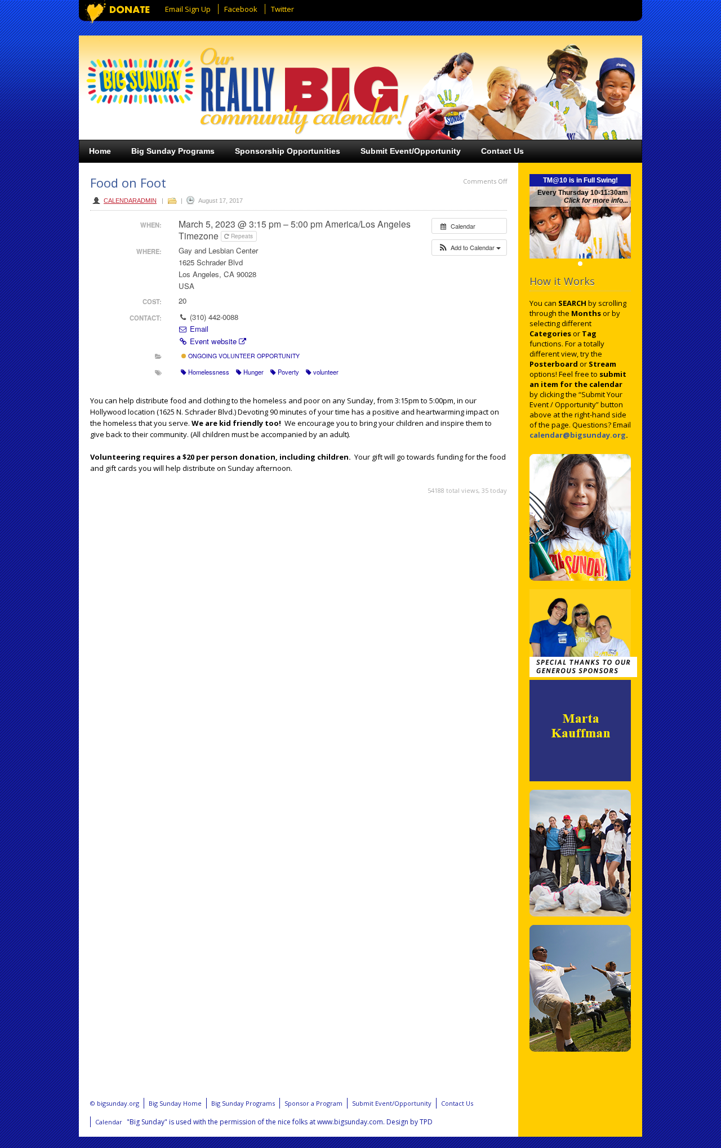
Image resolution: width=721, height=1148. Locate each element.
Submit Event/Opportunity (410, 150)
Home (100, 150)
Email (198, 328)
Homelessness (208, 371)
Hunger (253, 371)
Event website (213, 341)
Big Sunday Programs (173, 150)
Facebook (240, 9)
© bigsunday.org (114, 1103)
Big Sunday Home (175, 1103)
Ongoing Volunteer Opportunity (243, 355)
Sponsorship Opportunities (287, 150)
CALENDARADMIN (130, 200)
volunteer (326, 371)
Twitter (282, 9)
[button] (469, 247)
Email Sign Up (188, 9)
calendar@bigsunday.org (577, 435)
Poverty (288, 371)
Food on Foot (128, 182)
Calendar (108, 1122)
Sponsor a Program (313, 1103)
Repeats (242, 236)
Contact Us (502, 150)
